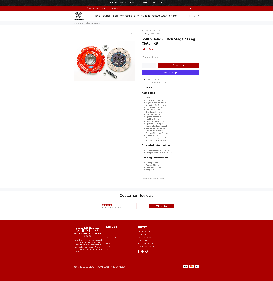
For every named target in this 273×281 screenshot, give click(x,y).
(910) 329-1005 (80, 8)
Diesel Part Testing (111, 237)
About (107, 249)
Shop (107, 240)
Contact (108, 252)
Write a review (161, 206)
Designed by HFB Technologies (114, 267)
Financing (108, 243)
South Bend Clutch (154, 79)
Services (108, 234)
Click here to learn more (144, 3)
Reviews (108, 246)
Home (75, 23)
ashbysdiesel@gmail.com (150, 246)
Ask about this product (151, 57)
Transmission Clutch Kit (160, 82)
